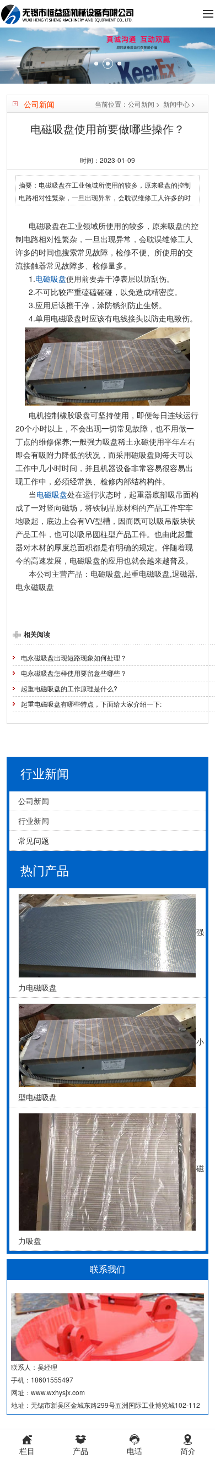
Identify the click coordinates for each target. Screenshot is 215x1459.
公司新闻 (141, 103)
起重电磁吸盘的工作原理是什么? (69, 688)
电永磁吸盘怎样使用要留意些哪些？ (74, 672)
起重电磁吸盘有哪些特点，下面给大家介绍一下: (91, 703)
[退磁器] (107, 56)
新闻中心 (176, 103)
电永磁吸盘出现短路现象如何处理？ (74, 657)
